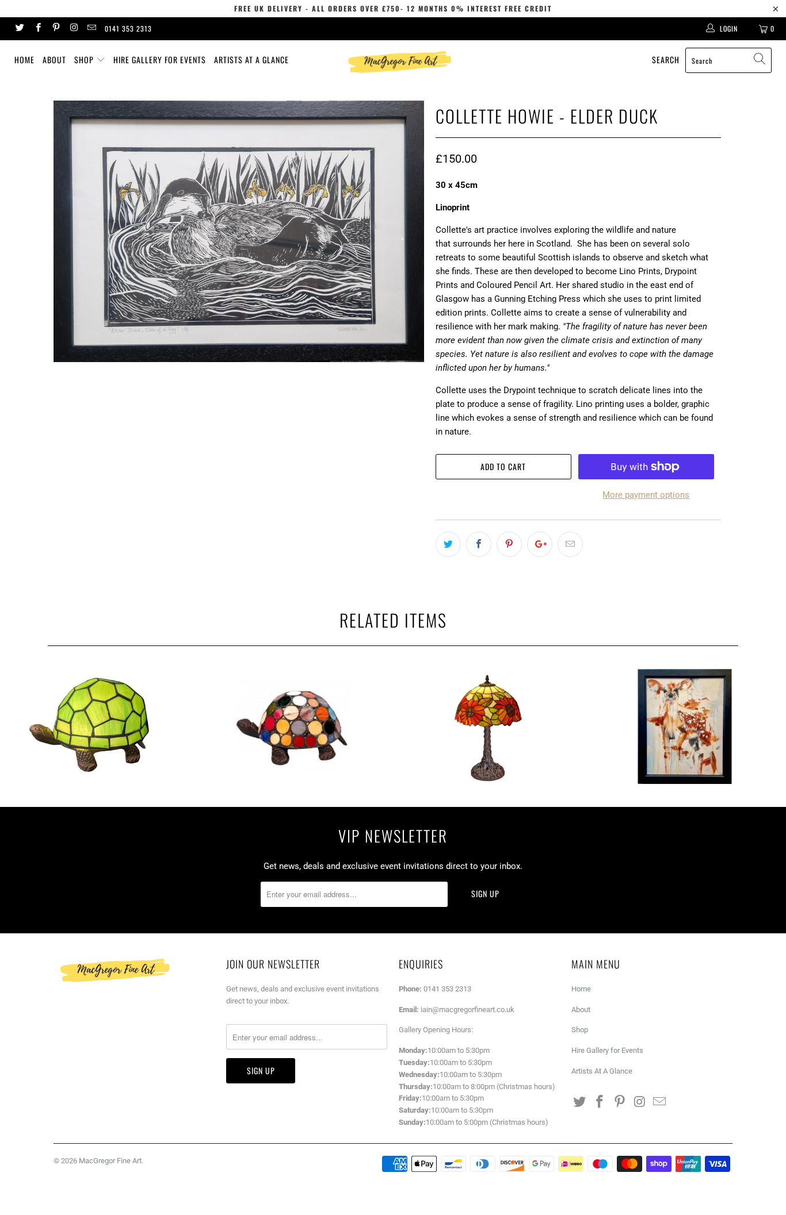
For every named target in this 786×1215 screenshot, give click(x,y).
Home (24, 59)
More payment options (645, 495)
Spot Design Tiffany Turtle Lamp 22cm (292, 726)
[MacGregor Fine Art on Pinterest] (55, 29)
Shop (85, 59)
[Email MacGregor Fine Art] (91, 29)
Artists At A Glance (251, 59)
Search (666, 59)
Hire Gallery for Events (159, 59)
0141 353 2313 (128, 28)
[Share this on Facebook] (478, 544)
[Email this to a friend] (570, 544)
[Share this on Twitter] (448, 544)
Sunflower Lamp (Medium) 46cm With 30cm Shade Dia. (488, 726)
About (54, 59)
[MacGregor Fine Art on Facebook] (37, 29)
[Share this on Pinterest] (509, 544)
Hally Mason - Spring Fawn (685, 726)
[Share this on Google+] (539, 544)
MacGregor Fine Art (110, 1160)
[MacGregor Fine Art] (399, 61)
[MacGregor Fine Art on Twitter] (19, 29)
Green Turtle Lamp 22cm (95, 726)
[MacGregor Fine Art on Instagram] (73, 29)
